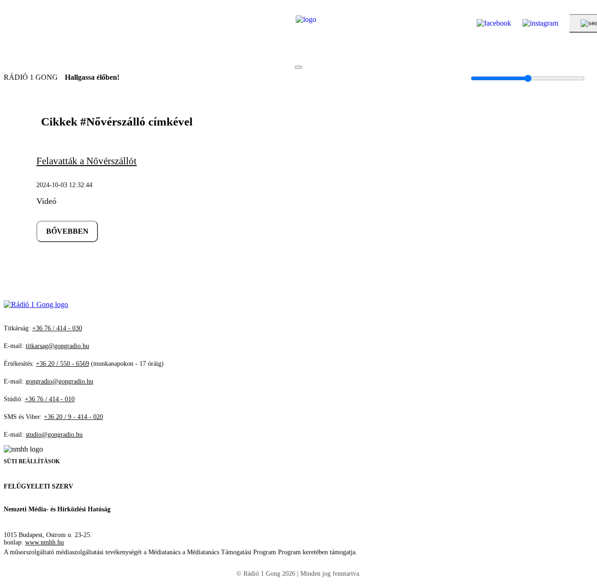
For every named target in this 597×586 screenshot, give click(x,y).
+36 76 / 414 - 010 (50, 399)
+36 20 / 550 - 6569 (62, 363)
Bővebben (67, 231)
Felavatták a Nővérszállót (86, 161)
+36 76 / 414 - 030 (57, 328)
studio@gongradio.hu (54, 434)
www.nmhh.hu (44, 542)
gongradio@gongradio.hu (59, 381)
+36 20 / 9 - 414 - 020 (73, 416)
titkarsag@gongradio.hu (57, 345)
